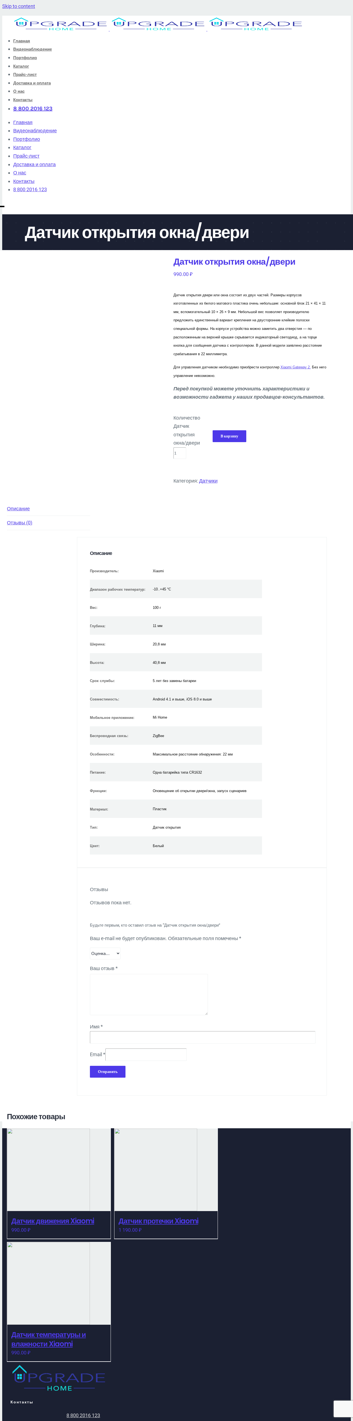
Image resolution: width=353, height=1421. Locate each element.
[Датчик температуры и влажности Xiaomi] (59, 1283)
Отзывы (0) (19, 522)
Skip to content (18, 6)
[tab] (48, 509)
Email (97, 1054)
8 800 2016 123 (83, 1415)
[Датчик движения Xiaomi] (59, 1170)
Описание (18, 508)
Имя (96, 1027)
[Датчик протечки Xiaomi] (166, 1170)
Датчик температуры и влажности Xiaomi (48, 1339)
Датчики (208, 481)
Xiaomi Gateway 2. (295, 367)
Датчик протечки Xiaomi (158, 1221)
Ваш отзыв (104, 968)
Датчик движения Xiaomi (52, 1221)
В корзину (229, 436)
